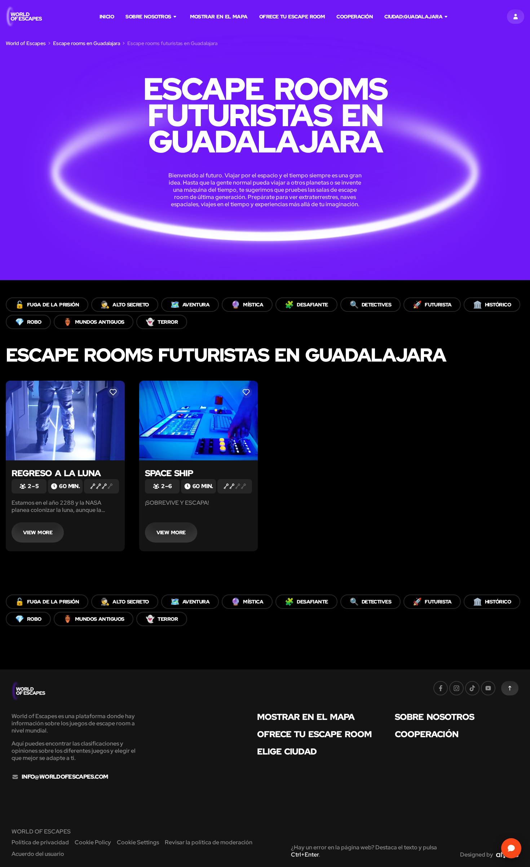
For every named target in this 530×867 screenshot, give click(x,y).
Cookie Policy (93, 842)
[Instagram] (456, 688)
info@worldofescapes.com (65, 776)
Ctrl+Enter (305, 854)
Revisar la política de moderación (208, 842)
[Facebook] (440, 688)
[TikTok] (472, 688)
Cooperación (354, 16)
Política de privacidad (40, 842)
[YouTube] (488, 688)
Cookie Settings (138, 842)
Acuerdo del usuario (38, 854)
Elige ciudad (287, 751)
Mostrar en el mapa (219, 16)
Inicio (107, 16)
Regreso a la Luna (56, 473)
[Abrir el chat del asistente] (511, 848)
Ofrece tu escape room (292, 16)
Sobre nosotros (148, 16)
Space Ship (169, 473)
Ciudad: (413, 16)
